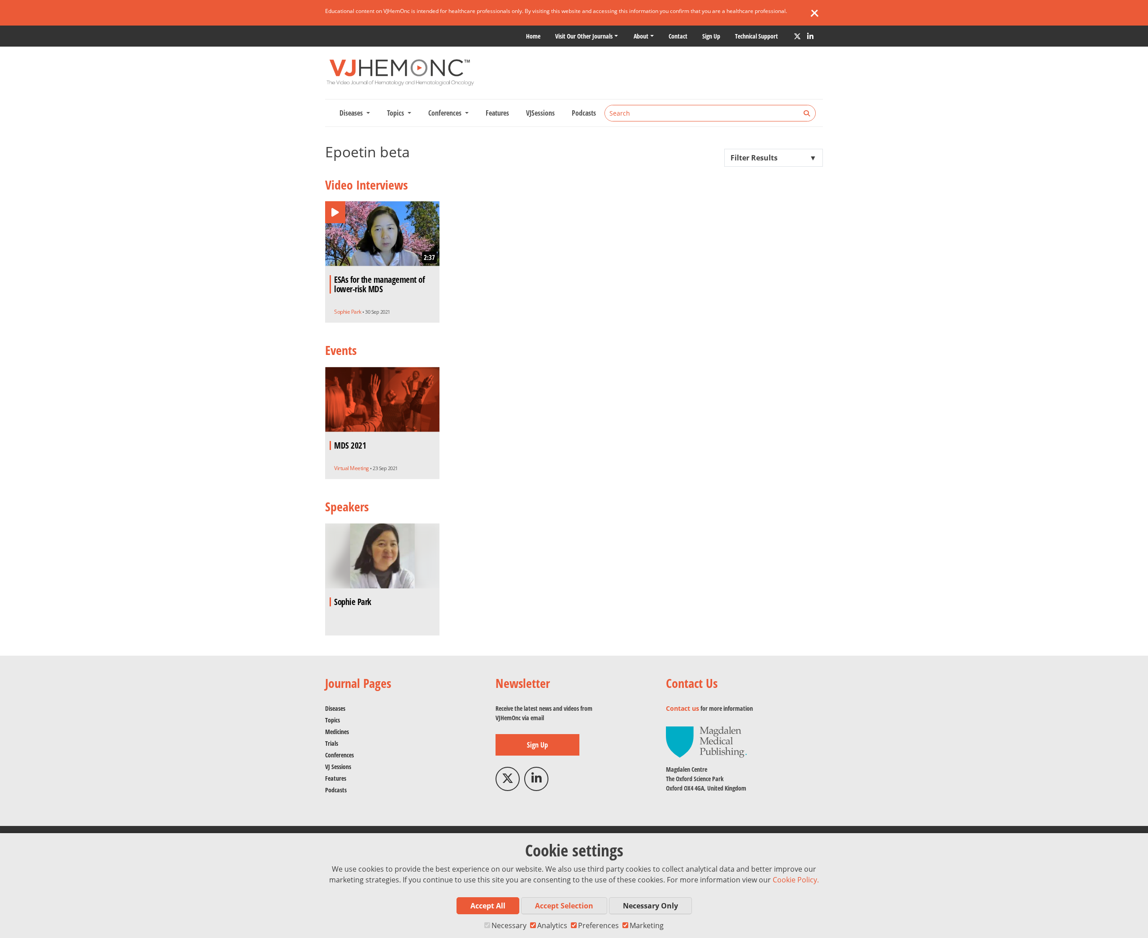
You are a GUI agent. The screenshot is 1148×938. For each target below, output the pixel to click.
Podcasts (584, 113)
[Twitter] (797, 36)
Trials (331, 743)
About (641, 36)
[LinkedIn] (810, 36)
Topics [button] (396, 113)
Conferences (339, 755)
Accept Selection (564, 906)
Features (497, 113)
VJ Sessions (338, 766)
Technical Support (756, 36)
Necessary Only (650, 906)
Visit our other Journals (584, 36)
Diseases (335, 708)
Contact (678, 36)
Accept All (487, 906)
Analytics (552, 925)
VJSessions (540, 113)
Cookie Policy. (796, 880)
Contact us (682, 708)
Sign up (711, 36)
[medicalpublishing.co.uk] (706, 741)
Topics (332, 720)
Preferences (598, 925)
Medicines (337, 731)
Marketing (647, 925)
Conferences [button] (445, 113)
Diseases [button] (352, 113)
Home (533, 36)
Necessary (508, 925)
